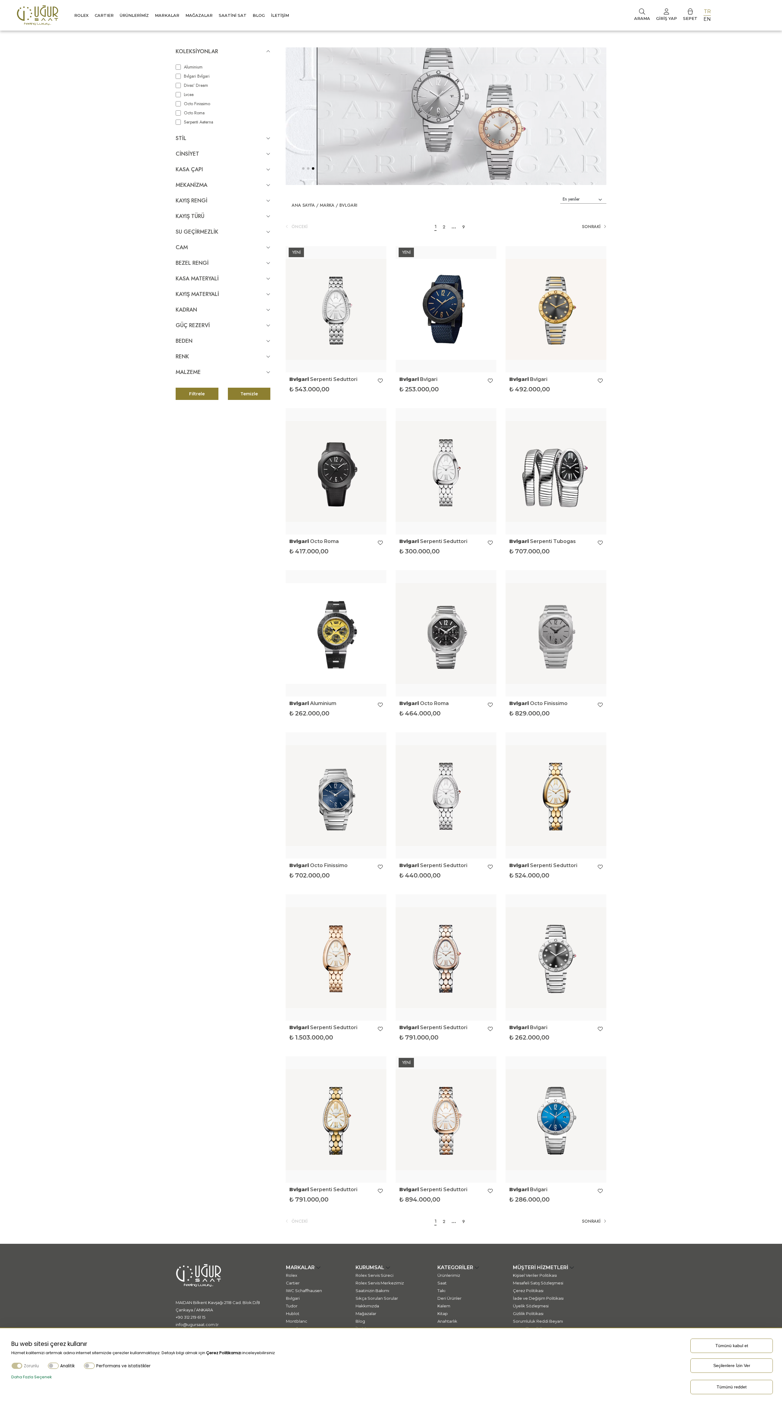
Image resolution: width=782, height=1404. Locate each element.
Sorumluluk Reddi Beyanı (538, 1321)
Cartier (293, 1282)
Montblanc (296, 1321)
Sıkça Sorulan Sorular (377, 1298)
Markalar (167, 15)
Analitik (67, 1366)
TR (707, 11)
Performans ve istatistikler (123, 1366)
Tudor (292, 1305)
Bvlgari (348, 205)
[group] (446, 116)
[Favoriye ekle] (380, 381)
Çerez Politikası (528, 1290)
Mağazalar (199, 15)
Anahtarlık (447, 1321)
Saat (442, 1282)
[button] (303, 168)
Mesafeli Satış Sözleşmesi (538, 1282)
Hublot (292, 1313)
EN (707, 19)
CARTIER (104, 15)
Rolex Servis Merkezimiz (380, 1282)
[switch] (53, 1366)
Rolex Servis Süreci (374, 1275)
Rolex (81, 15)
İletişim (280, 15)
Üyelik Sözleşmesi (531, 1305)
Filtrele (197, 394)
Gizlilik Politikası (528, 1313)
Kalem (443, 1305)
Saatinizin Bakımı (372, 1290)
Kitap (442, 1313)
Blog (259, 15)
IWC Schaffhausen (304, 1290)
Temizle (249, 394)
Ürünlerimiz (134, 15)
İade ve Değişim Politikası (538, 1298)
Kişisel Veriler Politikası (535, 1275)
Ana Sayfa (303, 205)
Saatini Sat (233, 15)
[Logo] (37, 15)
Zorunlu (31, 1366)
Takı (441, 1290)
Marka (327, 205)
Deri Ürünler (449, 1298)
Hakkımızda (367, 1305)
